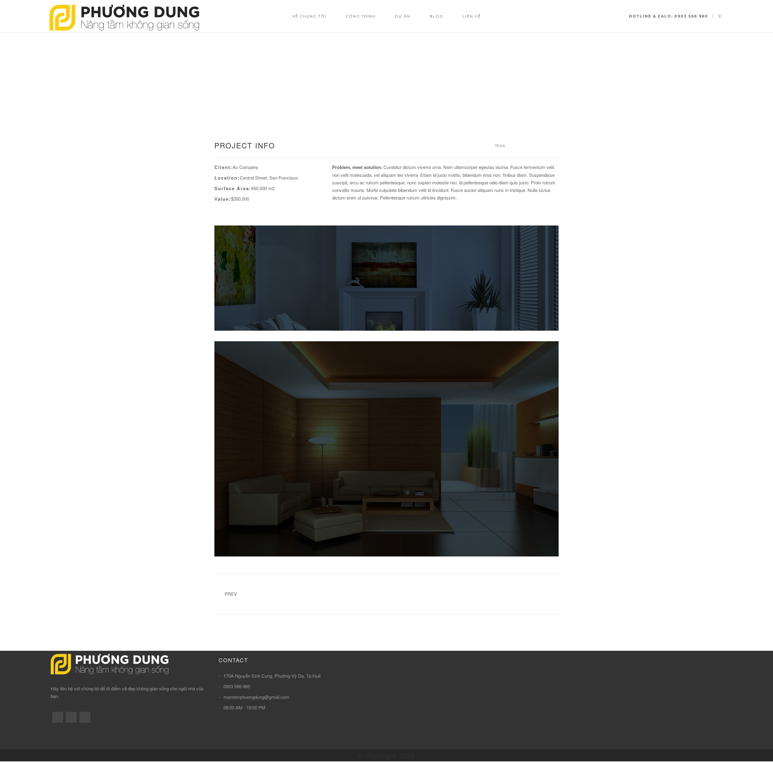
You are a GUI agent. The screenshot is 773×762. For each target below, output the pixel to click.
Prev (231, 594)
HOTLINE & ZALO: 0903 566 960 (668, 16)
